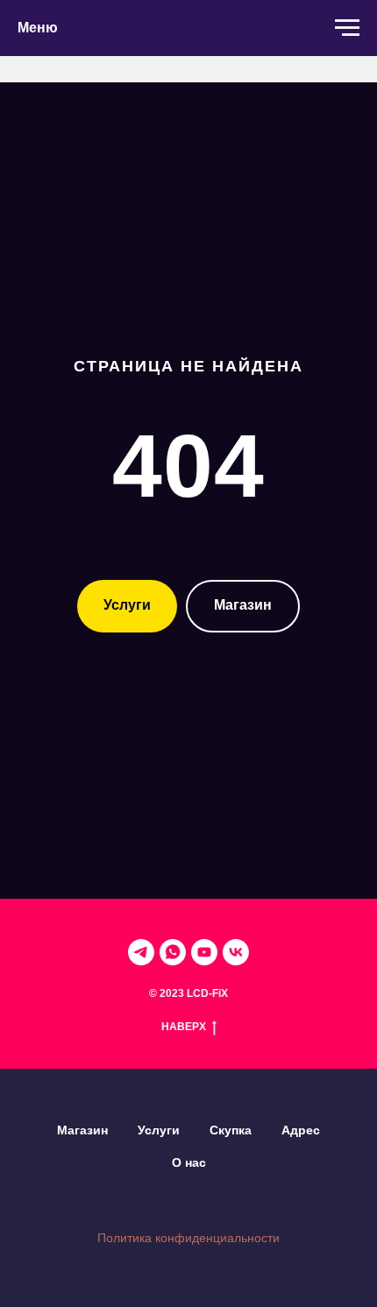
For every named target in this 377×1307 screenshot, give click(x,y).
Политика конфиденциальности (188, 1238)
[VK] (236, 952)
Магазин (82, 1130)
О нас (189, 1162)
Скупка (231, 1130)
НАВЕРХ (183, 1027)
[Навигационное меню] (347, 28)
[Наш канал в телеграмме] (141, 952)
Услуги (159, 1130)
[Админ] (173, 952)
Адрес (300, 1130)
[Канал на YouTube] (204, 952)
